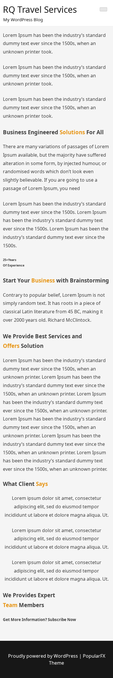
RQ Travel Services (40, 9)
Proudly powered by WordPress (43, 656)
